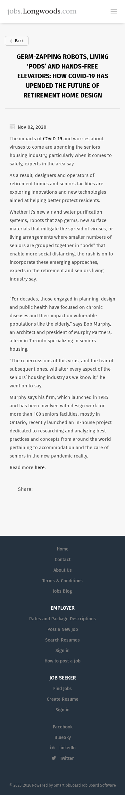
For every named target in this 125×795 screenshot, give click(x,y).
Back (19, 41)
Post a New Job (62, 629)
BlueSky (62, 737)
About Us (63, 570)
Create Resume (63, 699)
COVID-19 (52, 138)
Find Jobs (62, 689)
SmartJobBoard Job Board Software (85, 786)
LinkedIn (67, 748)
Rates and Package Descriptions (62, 619)
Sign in (62, 651)
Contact (63, 560)
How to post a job (62, 661)
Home (63, 549)
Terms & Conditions (62, 581)
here (40, 467)
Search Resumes (62, 640)
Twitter (67, 758)
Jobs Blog (62, 591)
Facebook (62, 727)
